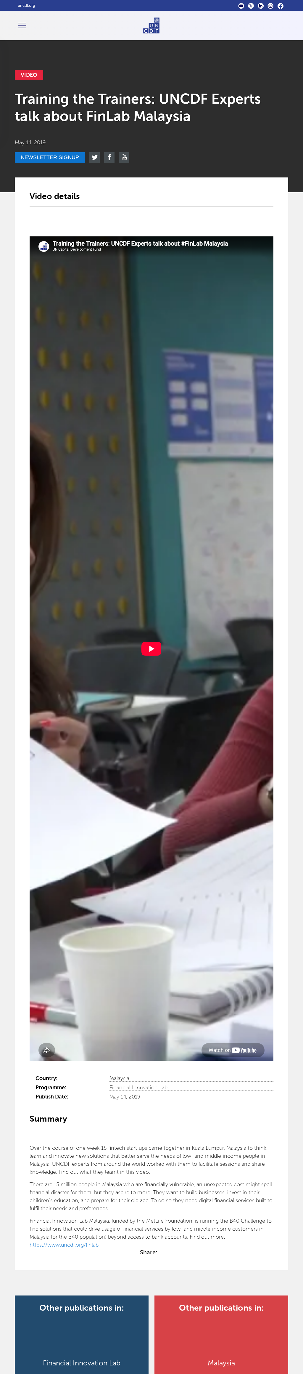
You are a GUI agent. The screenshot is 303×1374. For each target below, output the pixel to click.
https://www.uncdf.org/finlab (64, 1245)
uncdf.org (26, 5)
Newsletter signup (50, 157)
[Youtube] (241, 5)
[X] (251, 5)
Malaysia (119, 1078)
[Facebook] (280, 5)
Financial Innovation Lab (138, 1087)
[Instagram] (270, 5)
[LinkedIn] (260, 5)
